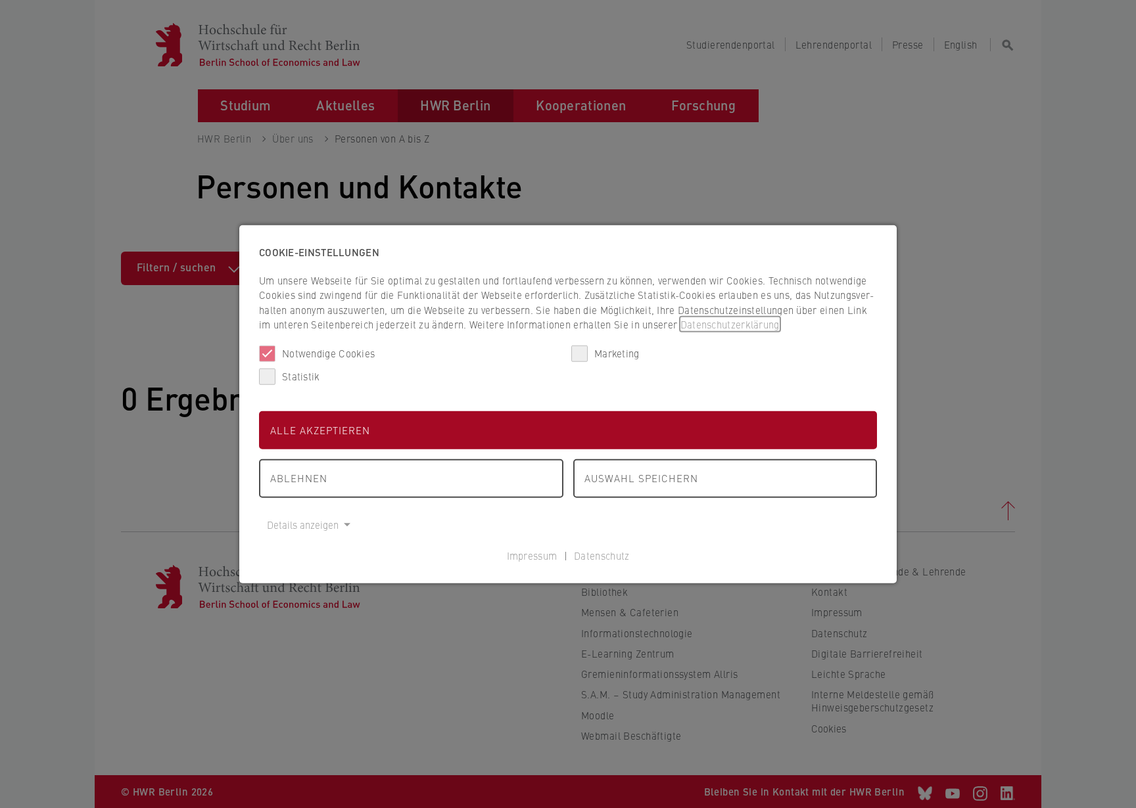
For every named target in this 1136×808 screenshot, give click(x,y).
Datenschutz (601, 555)
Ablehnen (298, 478)
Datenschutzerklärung (730, 324)
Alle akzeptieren (320, 429)
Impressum (532, 555)
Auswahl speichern (641, 478)
